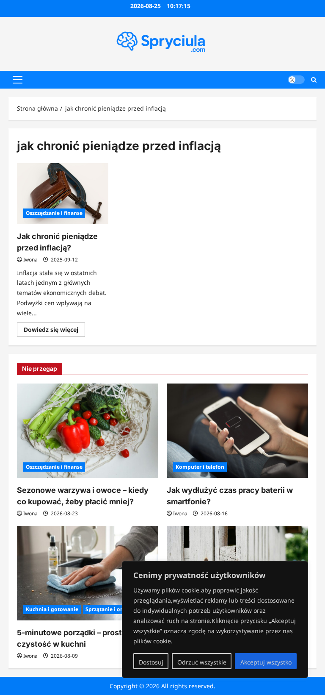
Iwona (30, 259)
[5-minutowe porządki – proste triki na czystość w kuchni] (87, 573)
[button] (17, 80)
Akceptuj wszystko (266, 662)
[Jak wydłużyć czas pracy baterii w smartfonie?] (237, 431)
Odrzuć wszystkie (201, 662)
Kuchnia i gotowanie (52, 609)
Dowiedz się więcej (54, 331)
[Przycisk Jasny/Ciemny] (296, 79)
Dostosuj (151, 662)
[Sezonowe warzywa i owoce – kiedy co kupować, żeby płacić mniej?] (87, 431)
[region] (215, 619)
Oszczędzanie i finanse (54, 213)
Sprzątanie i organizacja (115, 609)
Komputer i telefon (200, 466)
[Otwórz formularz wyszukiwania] (314, 79)
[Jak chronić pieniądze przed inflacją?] (62, 193)
